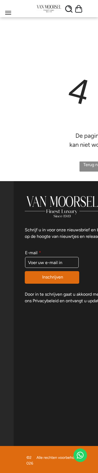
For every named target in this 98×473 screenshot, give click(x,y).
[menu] (8, 12)
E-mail (31, 252)
